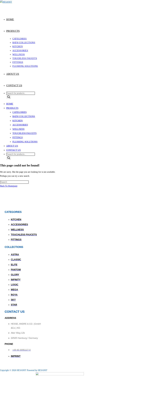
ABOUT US (12, 146)
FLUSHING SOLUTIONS (24, 141)
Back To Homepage (8, 186)
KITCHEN (17, 120)
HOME (9, 104)
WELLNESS (18, 129)
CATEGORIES (19, 112)
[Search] (8, 97)
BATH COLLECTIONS (23, 116)
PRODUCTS (12, 108)
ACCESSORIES (20, 125)
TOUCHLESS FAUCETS (24, 133)
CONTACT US (13, 150)
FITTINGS (17, 137)
